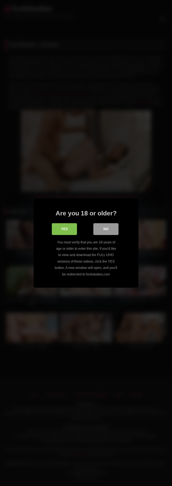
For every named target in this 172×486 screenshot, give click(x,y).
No (105, 229)
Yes (64, 229)
